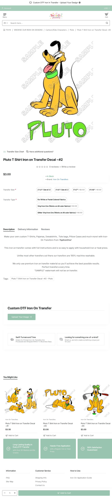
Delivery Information (28, 229)
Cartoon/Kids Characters (56, 30)
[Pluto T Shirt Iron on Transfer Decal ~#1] (21, 400)
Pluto (72, 30)
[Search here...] (107, 23)
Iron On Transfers (60, 179)
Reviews (45, 229)
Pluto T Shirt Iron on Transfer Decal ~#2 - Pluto (32, 279)
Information (11, 471)
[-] (4, 493)
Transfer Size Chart (15, 151)
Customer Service (43, 471)
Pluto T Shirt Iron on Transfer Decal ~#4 (95, 424)
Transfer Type (9, 200)
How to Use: (75, 471)
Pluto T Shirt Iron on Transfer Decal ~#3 (58, 424)
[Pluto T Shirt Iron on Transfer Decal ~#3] (58, 400)
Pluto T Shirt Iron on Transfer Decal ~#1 (20, 424)
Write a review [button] (68, 166)
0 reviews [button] (54, 166)
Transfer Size (8, 190)
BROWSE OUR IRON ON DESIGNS (28, 30)
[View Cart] (106, 15)
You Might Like (10, 377)
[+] (14, 493)
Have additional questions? (41, 151)
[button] (64, 493)
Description (9, 229)
